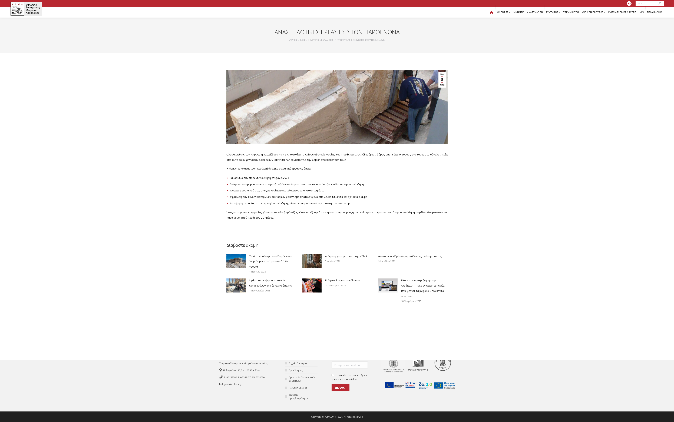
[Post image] (236, 261)
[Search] (660, 3)
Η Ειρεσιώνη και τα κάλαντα (342, 280)
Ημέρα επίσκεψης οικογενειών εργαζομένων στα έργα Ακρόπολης (270, 282)
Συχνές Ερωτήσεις (298, 363)
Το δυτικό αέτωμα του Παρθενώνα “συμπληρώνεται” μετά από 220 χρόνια (270, 261)
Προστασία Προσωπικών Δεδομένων (302, 379)
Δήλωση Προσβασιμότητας (298, 396)
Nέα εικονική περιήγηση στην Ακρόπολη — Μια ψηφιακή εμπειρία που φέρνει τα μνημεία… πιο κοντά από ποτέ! (422, 288)
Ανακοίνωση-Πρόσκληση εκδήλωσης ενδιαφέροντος (410, 256)
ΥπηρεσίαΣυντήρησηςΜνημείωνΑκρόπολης (33, 8)
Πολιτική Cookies (298, 387)
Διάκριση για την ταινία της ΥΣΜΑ (346, 256)
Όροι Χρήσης (296, 370)
